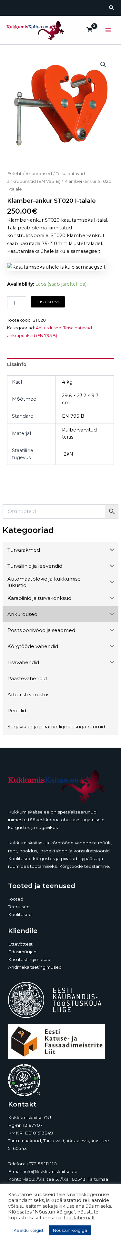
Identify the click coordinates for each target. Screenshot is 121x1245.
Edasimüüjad (22, 951)
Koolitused (20, 914)
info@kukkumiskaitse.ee (50, 1171)
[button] (112, 8)
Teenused (19, 906)
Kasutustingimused (29, 959)
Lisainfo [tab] (16, 364)
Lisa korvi (48, 302)
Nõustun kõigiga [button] (70, 1230)
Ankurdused (38, 173)
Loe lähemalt (79, 1218)
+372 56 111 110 (41, 1163)
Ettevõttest (20, 944)
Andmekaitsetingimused (35, 967)
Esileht (14, 173)
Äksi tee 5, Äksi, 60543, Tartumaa (72, 1179)
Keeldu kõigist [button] (29, 1230)
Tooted (15, 899)
